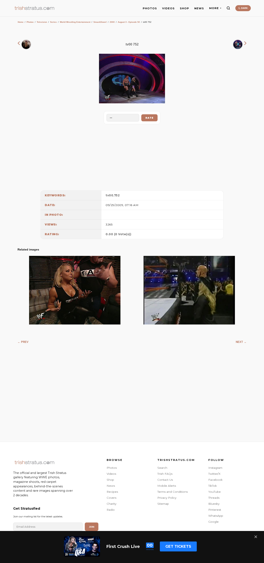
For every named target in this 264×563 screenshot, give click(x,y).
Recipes (112, 491)
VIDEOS (168, 8)
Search (162, 467)
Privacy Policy (166, 497)
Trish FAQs (164, 473)
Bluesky (213, 503)
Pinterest (214, 509)
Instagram (215, 467)
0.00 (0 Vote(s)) (118, 234)
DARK (244, 8)
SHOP (184, 8)
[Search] (228, 8)
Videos (111, 473)
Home (21, 22)
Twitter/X (214, 473)
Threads (213, 497)
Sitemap (163, 503)
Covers (111, 497)
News (111, 485)
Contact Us (165, 479)
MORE (214, 8)
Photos (30, 22)
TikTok (212, 485)
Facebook (215, 479)
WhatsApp (215, 515)
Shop (110, 479)
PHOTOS (150, 8)
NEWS (199, 8)
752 (117, 195)
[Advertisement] (132, 156)
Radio (111, 509)
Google (213, 521)
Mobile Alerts (166, 485)
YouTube (214, 491)
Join (91, 527)
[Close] (255, 536)
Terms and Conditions (172, 491)
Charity (111, 503)
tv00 (109, 195)
